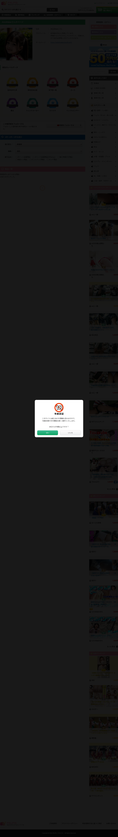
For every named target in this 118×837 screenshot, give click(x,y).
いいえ (70, 433)
